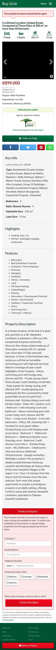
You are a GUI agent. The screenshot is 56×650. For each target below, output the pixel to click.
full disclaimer (7, 620)
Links (30, 639)
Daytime (12, 576)
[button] (4, 60)
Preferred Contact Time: (16, 572)
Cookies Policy (8, 639)
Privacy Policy (34, 635)
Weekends (43, 576)
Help (4, 631)
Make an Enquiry (29, 645)
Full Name (9, 538)
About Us (6, 628)
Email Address (11, 550)
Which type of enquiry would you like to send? (25, 596)
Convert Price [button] (8, 90)
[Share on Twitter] (28, 147)
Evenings (27, 576)
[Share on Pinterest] (41, 147)
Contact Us (33, 631)
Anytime (12, 582)
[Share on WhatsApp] (50, 147)
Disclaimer (7, 635)
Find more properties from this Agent (28, 130)
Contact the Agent (28, 602)
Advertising (33, 628)
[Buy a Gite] (9, 4)
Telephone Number (13, 561)
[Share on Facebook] (10, 147)
